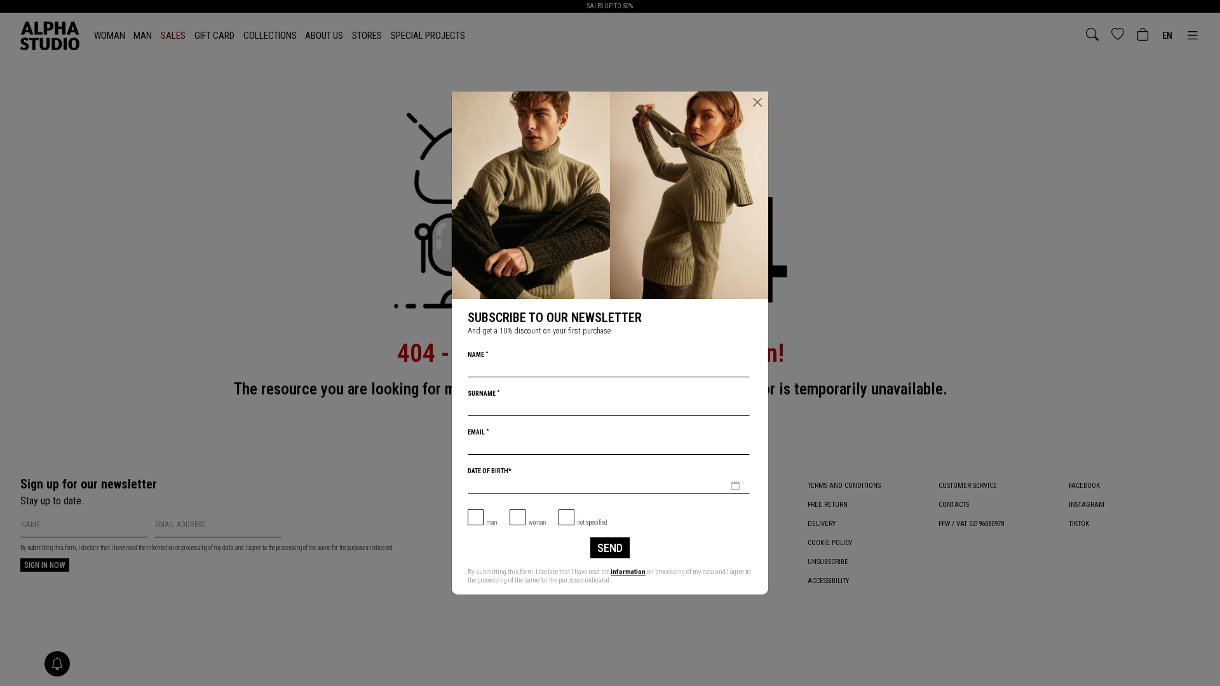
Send (610, 548)
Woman (537, 522)
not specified (592, 522)
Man (492, 522)
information (628, 572)
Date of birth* (490, 470)
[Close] (757, 102)
